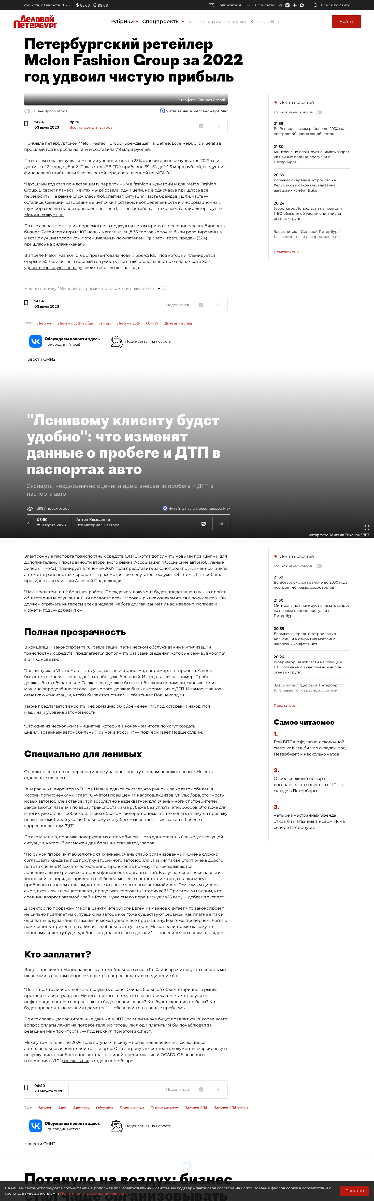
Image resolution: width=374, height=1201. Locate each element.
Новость (44, 323)
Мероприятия (204, 21)
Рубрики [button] (122, 21)
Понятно (354, 1190)
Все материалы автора (90, 127)
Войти (346, 21)
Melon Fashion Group (100, 143)
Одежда (152, 323)
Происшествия (132, 1108)
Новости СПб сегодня (75, 323)
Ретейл (105, 323)
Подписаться (229, 5)
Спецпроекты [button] (161, 21)
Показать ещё (287, 252)
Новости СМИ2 (39, 359)
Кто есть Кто (264, 21)
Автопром (81, 1108)
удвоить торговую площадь (53, 267)
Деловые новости (178, 323)
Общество (104, 1108)
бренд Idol (146, 255)
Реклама (235, 21)
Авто (62, 1108)
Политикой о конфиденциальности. (94, 1193)
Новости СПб (128, 323)
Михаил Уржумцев (44, 214)
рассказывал (75, 1060)
